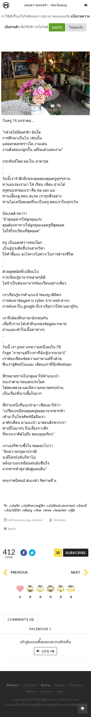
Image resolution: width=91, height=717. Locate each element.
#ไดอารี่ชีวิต (12, 510)
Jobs (59, 691)
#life (71, 510)
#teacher (59, 510)
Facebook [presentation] (40, 630)
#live (37, 510)
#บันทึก (14, 505)
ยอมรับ (57, 27)
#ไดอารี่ (81, 505)
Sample (59, 685)
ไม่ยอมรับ (76, 27)
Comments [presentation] (21, 619)
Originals (30, 685)
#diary (27, 510)
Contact (46, 691)
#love (47, 510)
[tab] (21, 619)
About (30, 691)
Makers (17, 5)
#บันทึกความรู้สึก (33, 505)
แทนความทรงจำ (36, 5)
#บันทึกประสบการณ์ (60, 505)
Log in (48, 651)
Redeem (75, 685)
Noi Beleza (59, 5)
